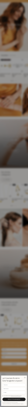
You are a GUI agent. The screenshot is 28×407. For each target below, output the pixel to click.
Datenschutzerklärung (15, 396)
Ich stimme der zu (13, 396)
